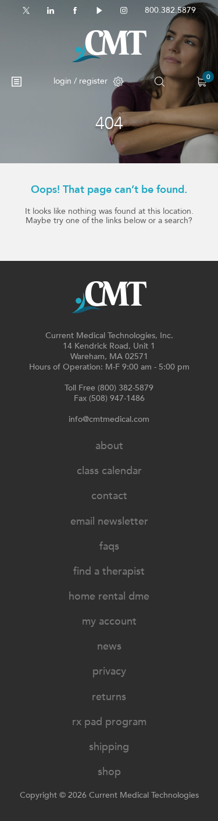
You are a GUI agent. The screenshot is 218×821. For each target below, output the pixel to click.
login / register (80, 81)
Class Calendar (109, 471)
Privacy (109, 671)
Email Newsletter (109, 521)
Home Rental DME (109, 596)
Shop (109, 772)
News (109, 646)
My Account (109, 621)
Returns (109, 697)
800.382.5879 (170, 10)
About (109, 446)
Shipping (109, 747)
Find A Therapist (109, 571)
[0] (201, 81)
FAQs (109, 546)
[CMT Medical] (109, 46)
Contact (109, 496)
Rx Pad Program (109, 722)
